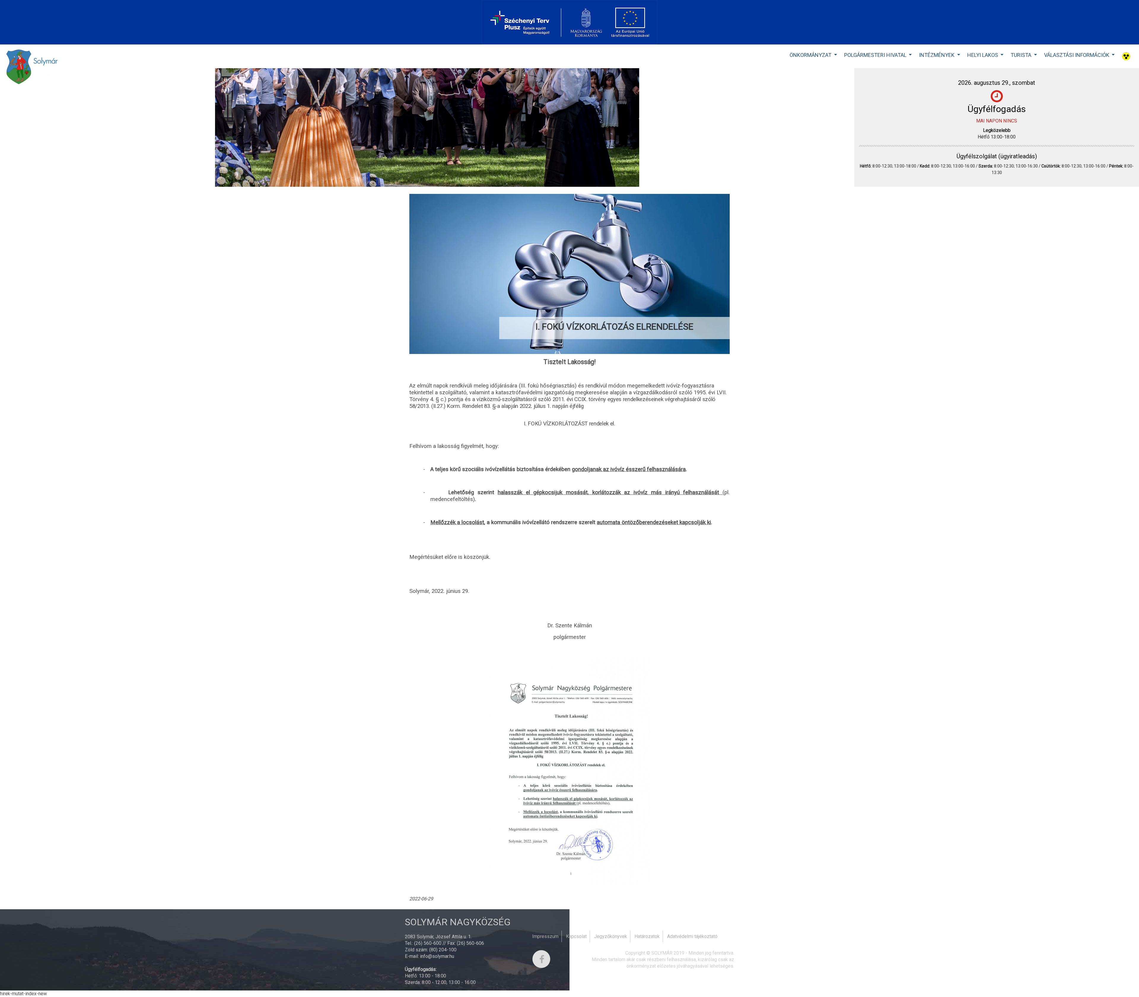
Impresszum (545, 936)
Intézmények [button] (937, 55)
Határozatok (647, 936)
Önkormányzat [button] (811, 55)
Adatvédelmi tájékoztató (692, 936)
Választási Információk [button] (1077, 55)
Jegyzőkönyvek (610, 936)
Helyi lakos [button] (983, 55)
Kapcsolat (576, 936)
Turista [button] (1022, 55)
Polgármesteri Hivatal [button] (876, 55)
